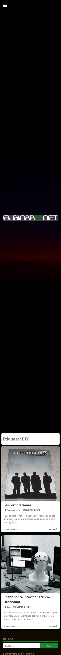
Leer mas (52, 529)
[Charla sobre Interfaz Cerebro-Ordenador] (30, 564)
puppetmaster (14, 510)
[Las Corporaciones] (30, 474)
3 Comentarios (12, 626)
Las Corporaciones (17, 505)
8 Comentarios (12, 529)
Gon (9, 607)
